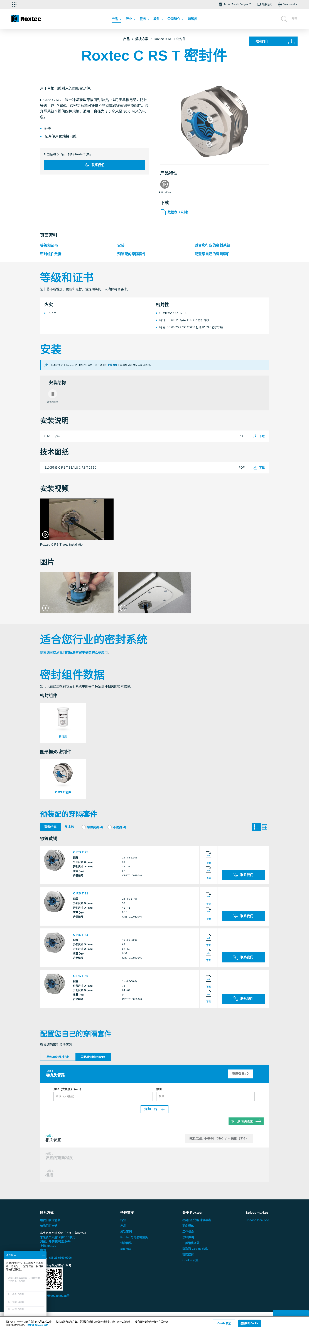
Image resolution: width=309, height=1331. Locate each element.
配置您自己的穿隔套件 (212, 254)
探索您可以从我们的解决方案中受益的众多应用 (74, 652)
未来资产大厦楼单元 (57, 1237)
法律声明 (188, 1237)
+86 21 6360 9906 (60, 1257)
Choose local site (257, 1220)
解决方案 (141, 39)
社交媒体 (188, 1254)
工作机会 (188, 1231)
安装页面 (112, 365)
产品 (126, 39)
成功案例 (126, 1231)
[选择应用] (14, 4)
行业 (123, 1220)
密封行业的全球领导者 (196, 1220)
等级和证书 (49, 245)
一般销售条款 (191, 1243)
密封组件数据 (51, 254)
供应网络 (126, 1243)
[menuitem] (116, 20)
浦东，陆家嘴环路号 (55, 1241)
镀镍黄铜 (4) (95, 827)
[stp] (208, 873)
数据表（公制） (179, 212)
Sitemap (125, 1248)
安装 (120, 245)
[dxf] (208, 858)
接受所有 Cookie (249, 1323)
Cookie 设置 (190, 1260)
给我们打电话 (48, 1225)
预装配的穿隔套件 (131, 254)
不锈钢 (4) (119, 827)
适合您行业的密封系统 (212, 245)
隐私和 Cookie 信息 (195, 1248)
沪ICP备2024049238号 (55, 1295)
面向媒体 (188, 1225)
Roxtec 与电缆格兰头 (134, 1237)
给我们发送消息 (50, 1220)
